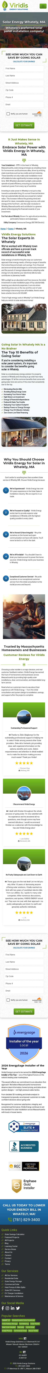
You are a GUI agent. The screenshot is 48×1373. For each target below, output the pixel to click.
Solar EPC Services (12, 1290)
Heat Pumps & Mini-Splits (15, 1287)
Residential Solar (11, 1278)
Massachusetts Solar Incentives (23, 1320)
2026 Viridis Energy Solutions (24, 1363)
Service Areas (10, 1249)
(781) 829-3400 (26, 1219)
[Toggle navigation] (43, 6)
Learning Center (11, 1246)
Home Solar (30, 1327)
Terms (7, 1264)
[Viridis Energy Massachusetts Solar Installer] (15, 5)
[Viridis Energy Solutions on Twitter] (18, 1308)
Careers (8, 1255)
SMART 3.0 (6, 1320)
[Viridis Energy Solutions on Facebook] (2, 1308)
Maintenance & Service (14, 1296)
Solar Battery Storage (9, 1324)
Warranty (21, 1327)
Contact (8, 1258)
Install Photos (7, 1331)
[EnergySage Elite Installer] (24, 1044)
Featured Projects (12, 1237)
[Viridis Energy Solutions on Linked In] (12, 1308)
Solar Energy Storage (13, 1281)
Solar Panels (35, 1324)
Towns (11, 229)
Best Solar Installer (9, 1327)
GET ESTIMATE (24, 125)
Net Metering (24, 1324)
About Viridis (33, 1331)
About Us (8, 1252)
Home (3, 229)
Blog (6, 1243)
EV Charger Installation (14, 1293)
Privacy (8, 1261)
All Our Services (11, 1275)
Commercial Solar (12, 1284)
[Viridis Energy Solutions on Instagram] (7, 1308)
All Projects (9, 1240)
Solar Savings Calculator (14, 1234)
